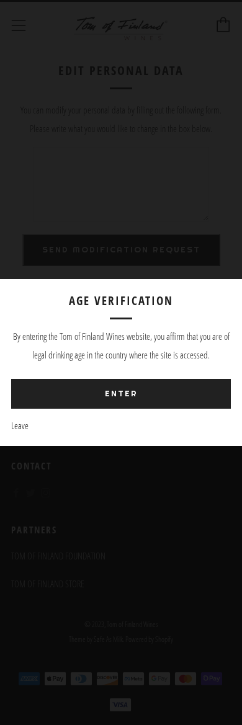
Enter (121, 393)
